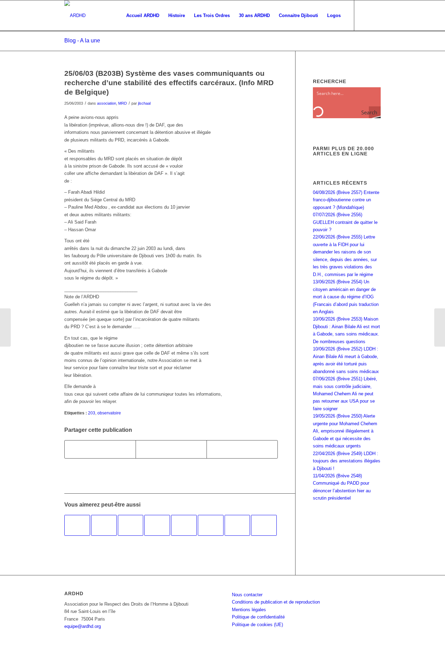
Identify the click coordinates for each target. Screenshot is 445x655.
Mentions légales (249, 609)
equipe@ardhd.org (82, 626)
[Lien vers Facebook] (365, 15)
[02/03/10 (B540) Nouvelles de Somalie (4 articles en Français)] (131, 525)
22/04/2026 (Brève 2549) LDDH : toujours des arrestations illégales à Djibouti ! (346, 461)
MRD (122, 103)
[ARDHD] (75, 15)
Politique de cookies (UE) (257, 624)
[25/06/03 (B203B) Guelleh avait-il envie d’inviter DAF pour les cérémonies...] (5, 327)
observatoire (109, 413)
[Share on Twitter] (242, 449)
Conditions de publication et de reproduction (276, 602)
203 (91, 413)
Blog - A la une (82, 40)
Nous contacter (247, 594)
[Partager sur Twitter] (171, 449)
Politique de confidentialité (258, 617)
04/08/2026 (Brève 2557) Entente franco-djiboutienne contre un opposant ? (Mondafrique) (346, 200)
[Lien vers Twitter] (375, 15)
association (106, 103)
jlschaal (144, 103)
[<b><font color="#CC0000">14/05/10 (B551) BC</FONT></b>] (104, 525)
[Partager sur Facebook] (100, 449)
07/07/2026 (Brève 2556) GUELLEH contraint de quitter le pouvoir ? (345, 222)
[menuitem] (143, 15)
